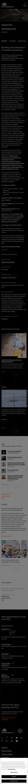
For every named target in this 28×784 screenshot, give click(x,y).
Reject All (14, 776)
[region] (14, 771)
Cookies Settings (14, 772)
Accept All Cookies (14, 781)
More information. (11, 769)
